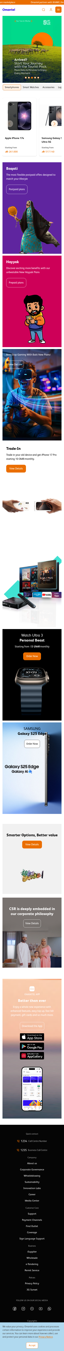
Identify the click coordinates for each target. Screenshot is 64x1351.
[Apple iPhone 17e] (19, 127)
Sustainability (32, 1182)
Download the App (32, 1026)
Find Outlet (32, 1226)
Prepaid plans (16, 282)
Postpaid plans (17, 189)
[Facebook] (14, 1309)
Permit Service (32, 1270)
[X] (32, 1309)
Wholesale (32, 1258)
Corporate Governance (32, 1169)
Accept (32, 1345)
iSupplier (32, 1251)
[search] (43, 10)
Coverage (32, 1232)
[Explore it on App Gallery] (32, 1055)
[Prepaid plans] (32, 301)
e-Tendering (32, 1264)
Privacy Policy (32, 1283)
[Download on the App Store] (32, 1037)
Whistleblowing (32, 1175)
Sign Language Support (32, 1238)
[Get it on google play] (32, 1046)
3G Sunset (32, 1289)
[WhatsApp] (49, 1309)
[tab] (12, 87)
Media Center (32, 1200)
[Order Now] (32, 675)
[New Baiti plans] (32, 394)
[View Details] (32, 488)
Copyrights (32, 1321)
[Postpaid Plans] (32, 208)
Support (32, 1213)
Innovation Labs (32, 1188)
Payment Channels (32, 1220)
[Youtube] (41, 1309)
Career (32, 1194)
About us (32, 1163)
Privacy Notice (46, 1336)
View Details (15, 364)
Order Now (32, 656)
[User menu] (51, 10)
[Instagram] (23, 1309)
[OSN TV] (32, 581)
